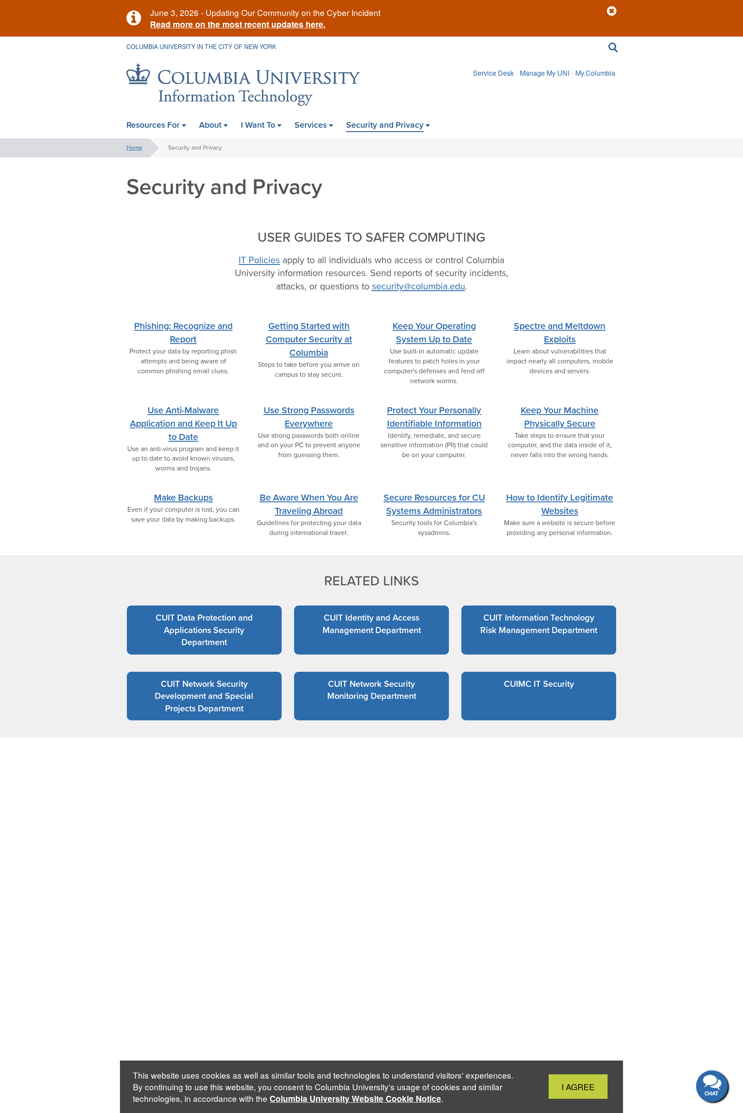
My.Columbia (595, 73)
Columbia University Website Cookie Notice (355, 1098)
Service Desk (493, 73)
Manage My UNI (544, 73)
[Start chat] (713, 1087)
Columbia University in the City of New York (201, 46)
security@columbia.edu (418, 286)
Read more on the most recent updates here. (237, 24)
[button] (612, 11)
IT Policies (259, 260)
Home (134, 147)
